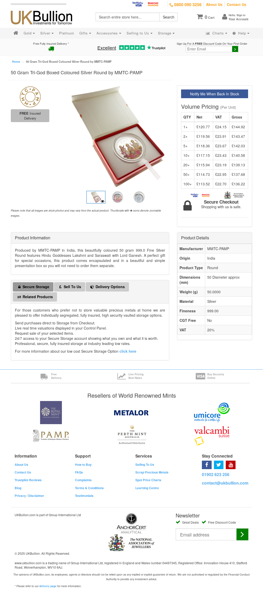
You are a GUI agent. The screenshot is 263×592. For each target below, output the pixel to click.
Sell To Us (72, 286)
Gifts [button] (84, 33)
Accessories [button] (108, 33)
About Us (214, 4)
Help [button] (242, 33)
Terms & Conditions (89, 488)
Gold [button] (28, 33)
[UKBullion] (45, 9)
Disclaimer (36, 495)
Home (16, 61)
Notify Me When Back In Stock (214, 93)
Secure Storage (35, 286)
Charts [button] (218, 33)
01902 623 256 (215, 474)
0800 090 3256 (187, 4)
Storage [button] (165, 33)
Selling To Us (144, 464)
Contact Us (236, 4)
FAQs (79, 472)
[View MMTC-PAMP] (30, 96)
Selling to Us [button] (139, 33)
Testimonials (84, 495)
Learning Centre (147, 488)
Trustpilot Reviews (28, 480)
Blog (18, 488)
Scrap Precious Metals (151, 472)
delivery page (48, 586)
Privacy (20, 495)
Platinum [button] (66, 33)
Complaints (83, 480)
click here (127, 351)
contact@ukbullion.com (225, 483)
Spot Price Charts (148, 480)
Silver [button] (46, 33)
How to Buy (83, 464)
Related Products (37, 296)
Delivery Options (110, 286)
